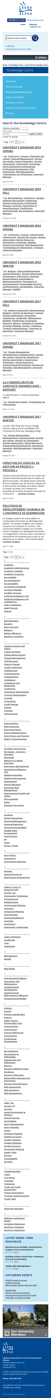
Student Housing (12, 1140)
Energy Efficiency (12, 784)
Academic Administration (16, 568)
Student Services (12, 1146)
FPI (5, 839)
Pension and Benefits (14, 1014)
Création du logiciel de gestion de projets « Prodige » (21, 466)
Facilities (8, 815)
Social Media (10, 1121)
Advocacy (9, 113)
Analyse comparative (18, 310)
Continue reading (26, 493)
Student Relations (13, 1143)
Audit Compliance (12, 605)
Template (38, 247)
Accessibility (10, 577)
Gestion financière (24, 161)
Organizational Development (17, 365)
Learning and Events (14, 102)
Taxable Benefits (12, 1171)
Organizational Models (15, 998)
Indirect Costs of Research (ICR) (12, 888)
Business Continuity (14, 636)
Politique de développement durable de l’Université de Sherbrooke (24, 509)
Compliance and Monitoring (12, 684)
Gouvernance (9, 276)
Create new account (35, 20)
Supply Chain (10, 1152)
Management (34, 318)
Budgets (12, 271)
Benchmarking (15, 198)
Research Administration (16, 1069)
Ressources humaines (13, 245)
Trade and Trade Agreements (12, 1188)
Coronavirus (10, 701)
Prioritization (10, 1029)
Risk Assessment (12, 1087)
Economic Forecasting (15, 748)
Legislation (9, 946)
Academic (9, 565)
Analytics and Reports (14, 97)
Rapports (7, 323)
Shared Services (12, 1118)
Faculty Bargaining (13, 818)
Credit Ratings (11, 704)
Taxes (7, 1174)
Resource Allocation (14, 1075)
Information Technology (28, 164)
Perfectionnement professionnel (19, 166)
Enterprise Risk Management (11, 789)
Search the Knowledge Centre (18, 92)
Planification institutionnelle (18, 209)
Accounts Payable (13, 590)
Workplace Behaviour (14, 1224)
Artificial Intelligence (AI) (16, 596)
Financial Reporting (13, 824)
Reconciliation (11, 1051)
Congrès (25, 156)
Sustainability (26, 286)
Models (7, 959)
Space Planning (11, 1127)
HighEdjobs (10, 46)
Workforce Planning (14, 1227)
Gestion (39, 313)
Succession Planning (14, 1149)
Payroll (7, 1011)
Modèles (32, 242)
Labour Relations (12, 937)
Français (33, 25)
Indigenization (11, 902)
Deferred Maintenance (15, 733)
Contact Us (35, 27)
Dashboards (10, 81)
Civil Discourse (11, 661)
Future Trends (11, 845)
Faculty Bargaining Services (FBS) (18, 49)
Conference (13, 156)
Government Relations (15, 861)
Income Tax (10, 893)
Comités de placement (23, 313)
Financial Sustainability (15, 827)
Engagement (10, 781)
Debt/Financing (11, 726)
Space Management (14, 1124)
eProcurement (11, 799)
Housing (8, 871)
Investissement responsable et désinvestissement (18, 280)
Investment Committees (16, 927)
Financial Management (22, 159)
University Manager (13, 86)
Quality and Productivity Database (20, 108)
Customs (8, 710)
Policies (8, 1017)
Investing (17, 205)
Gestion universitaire (13, 203)
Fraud (7, 842)
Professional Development (16, 169)
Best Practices (11, 627)
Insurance (9, 908)
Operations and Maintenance (11, 982)
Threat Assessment (14, 1192)
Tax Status (9, 1177)
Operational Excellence (15, 978)
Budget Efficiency (12, 633)
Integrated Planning (14, 911)
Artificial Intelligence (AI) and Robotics (16, 600)
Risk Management (25, 172)
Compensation (11, 677)
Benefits (8, 624)
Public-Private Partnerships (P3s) (13, 1022)
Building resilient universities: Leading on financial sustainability (24, 1257)
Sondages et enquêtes (33, 323)
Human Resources (25, 240)
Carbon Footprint (12, 652)
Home (22, 25)
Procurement (10, 1036)
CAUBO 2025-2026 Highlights (18, 1266)
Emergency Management (16, 766)
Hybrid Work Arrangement (17, 877)
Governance (22, 276)
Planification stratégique (24, 320)
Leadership (21, 318)
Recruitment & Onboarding (11, 1055)
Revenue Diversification (15, 1084)
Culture (7, 707)
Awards (7, 611)
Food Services (10, 836)
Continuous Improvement (16, 692)
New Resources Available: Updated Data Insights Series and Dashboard (23, 1248)
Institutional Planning (14, 905)
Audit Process (11, 608)
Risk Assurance (11, 1090)
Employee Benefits (13, 775)
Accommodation (12, 580)
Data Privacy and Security (16, 736)
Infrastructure (11, 899)
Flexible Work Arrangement (10, 832)
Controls (8, 698)
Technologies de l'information (18, 174)
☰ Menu (41, 57)
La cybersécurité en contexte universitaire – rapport (22, 385)
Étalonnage (31, 200)
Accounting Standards (15, 586)
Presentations (11, 1026)
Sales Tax (8, 1103)
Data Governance (12, 729)
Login (16, 20)
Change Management (18, 352)
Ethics (7, 802)
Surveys (26, 326)
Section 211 (9, 1106)
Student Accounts (13, 1136)
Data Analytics (11, 723)
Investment (10, 924)
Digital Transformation (15, 739)
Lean (6, 943)
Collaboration (10, 670)
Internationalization (14, 918)
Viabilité (17, 289)
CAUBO (25, 8)
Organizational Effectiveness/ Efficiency (16, 994)
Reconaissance (26, 211)
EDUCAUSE (9, 757)
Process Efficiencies (14, 1032)
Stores (7, 1130)
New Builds (9, 968)
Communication (12, 673)
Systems (8, 1161)
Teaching (8, 1181)
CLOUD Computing (13, 667)
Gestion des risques (27, 237)
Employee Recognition (14, 200)
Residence (9, 1072)
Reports (17, 323)
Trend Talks (10, 1199)
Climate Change (12, 664)
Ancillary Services (12, 593)
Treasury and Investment (15, 328)
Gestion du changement (27, 357)
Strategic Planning (12, 326)
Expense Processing (14, 805)
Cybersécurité (37, 234)
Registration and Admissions (12, 1061)
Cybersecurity (9, 237)
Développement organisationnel (19, 354)
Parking (8, 1008)
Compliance (10, 680)
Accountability (11, 583)
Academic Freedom (13, 571)
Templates (36, 326)
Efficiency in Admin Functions (13, 762)
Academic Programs (14, 574)
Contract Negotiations (15, 695)
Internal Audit (11, 914)
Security (8, 1109)
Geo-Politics (10, 855)
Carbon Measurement (14, 655)
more (16, 1252)
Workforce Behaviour (14, 1230)
